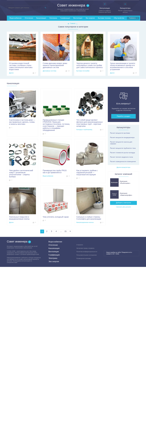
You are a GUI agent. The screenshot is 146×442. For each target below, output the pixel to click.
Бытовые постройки (82, 71)
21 (66, 231)
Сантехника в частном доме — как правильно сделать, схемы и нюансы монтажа (22, 122)
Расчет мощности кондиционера (122, 137)
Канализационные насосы (85, 222)
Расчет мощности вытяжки (120, 133)
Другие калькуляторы (123, 167)
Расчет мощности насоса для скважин (121, 143)
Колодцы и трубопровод (84, 129)
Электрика (53, 18)
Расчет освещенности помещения (123, 161)
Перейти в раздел (123, 116)
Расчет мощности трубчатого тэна (123, 148)
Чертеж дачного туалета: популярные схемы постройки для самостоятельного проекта (89, 65)
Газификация (65, 18)
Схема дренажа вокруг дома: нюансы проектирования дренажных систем (55, 65)
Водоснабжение (16, 18)
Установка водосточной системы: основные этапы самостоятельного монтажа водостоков (20, 66)
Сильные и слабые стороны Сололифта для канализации (88, 218)
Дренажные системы (49, 71)
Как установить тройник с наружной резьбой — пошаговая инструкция (87, 173)
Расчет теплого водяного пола (121, 157)
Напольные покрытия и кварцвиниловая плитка (19, 218)
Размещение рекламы (83, 258)
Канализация (41, 18)
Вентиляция (77, 18)
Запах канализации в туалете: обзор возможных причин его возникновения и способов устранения (122, 66)
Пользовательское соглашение (86, 255)
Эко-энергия (90, 18)
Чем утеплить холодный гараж (56, 217)
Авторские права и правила (85, 248)
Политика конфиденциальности (86, 251)
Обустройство (119, 18)
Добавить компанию (123, 203)
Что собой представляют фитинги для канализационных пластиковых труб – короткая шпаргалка (89, 123)
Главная (72, 23)
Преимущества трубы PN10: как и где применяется (55, 172)
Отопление (29, 18)
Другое (11, 73)
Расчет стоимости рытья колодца (122, 152)
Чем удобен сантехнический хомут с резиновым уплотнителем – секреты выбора (21, 174)
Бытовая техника (104, 18)
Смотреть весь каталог (123, 207)
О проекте (79, 245)
